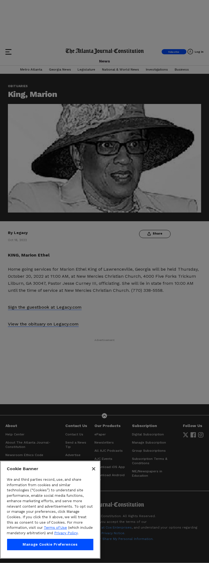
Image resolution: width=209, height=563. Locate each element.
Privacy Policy (66, 533)
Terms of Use (55, 528)
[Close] (94, 469)
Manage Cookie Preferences (50, 544)
